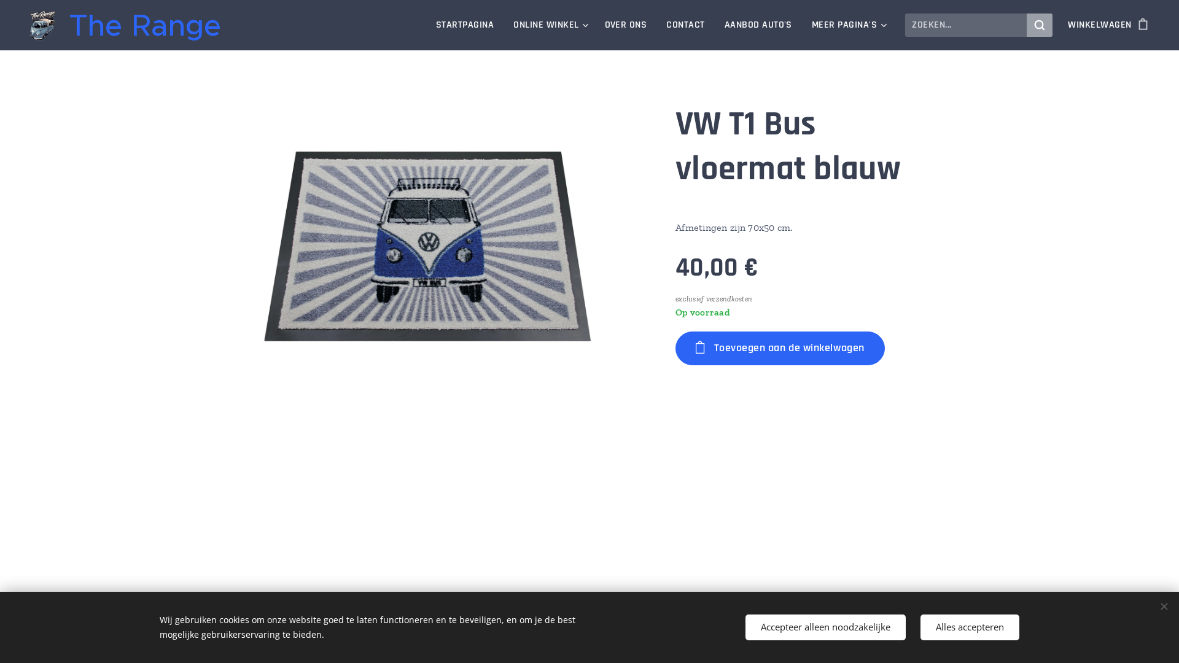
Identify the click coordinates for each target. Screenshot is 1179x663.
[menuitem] (468, 25)
